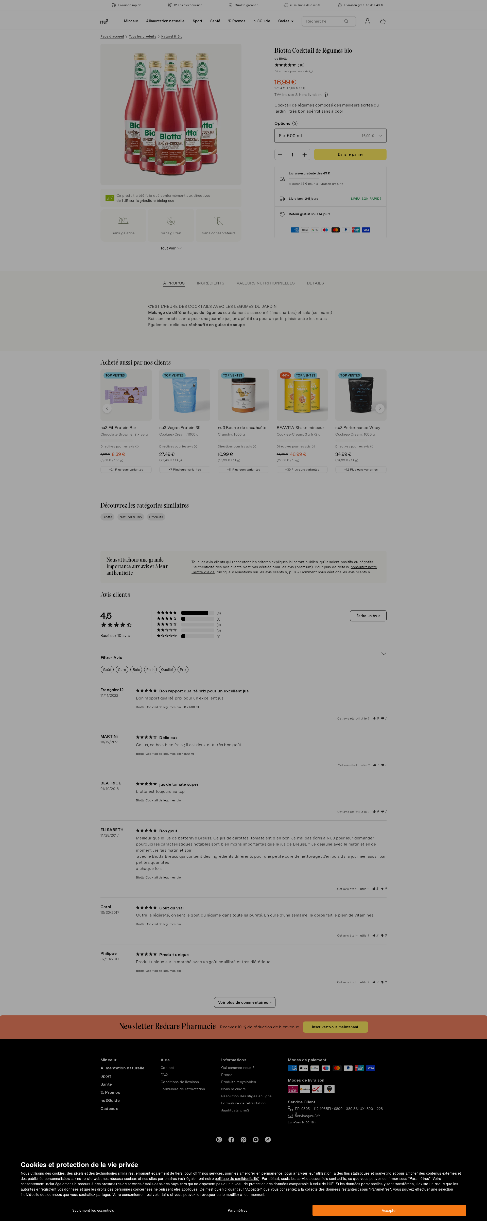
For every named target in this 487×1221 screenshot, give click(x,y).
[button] (245, 604)
